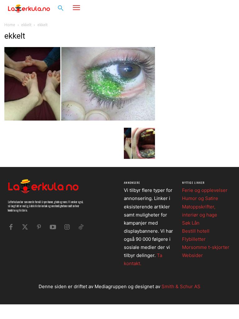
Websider (192, 255)
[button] (60, 8)
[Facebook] (206, 8)
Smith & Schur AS (181, 286)
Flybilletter (194, 239)
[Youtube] (53, 227)
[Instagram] (216, 8)
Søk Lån (190, 223)
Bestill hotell (195, 231)
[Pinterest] (39, 227)
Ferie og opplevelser (204, 190)
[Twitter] (25, 227)
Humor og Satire (200, 198)
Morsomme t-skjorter (205, 247)
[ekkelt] (79, 118)
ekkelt (26, 24)
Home (9, 24)
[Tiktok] (81, 227)
